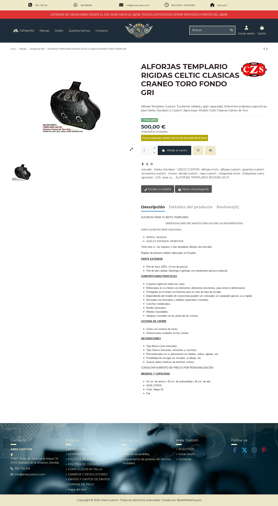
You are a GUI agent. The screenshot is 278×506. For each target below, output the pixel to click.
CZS (158, 177)
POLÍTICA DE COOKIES (84, 464)
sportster (147, 177)
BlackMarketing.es (189, 500)
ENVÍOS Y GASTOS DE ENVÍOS (89, 479)
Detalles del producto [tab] (191, 207)
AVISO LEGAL (77, 449)
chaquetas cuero (253, 173)
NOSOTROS (186, 449)
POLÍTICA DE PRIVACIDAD (86, 459)
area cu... (168, 177)
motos (172, 173)
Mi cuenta (129, 449)
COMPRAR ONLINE (81, 454)
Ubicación (222, 5)
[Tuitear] (147, 164)
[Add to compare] (210, 150)
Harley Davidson (164, 169)
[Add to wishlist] (198, 150)
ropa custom (208, 173)
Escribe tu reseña (159, 189)
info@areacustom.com (137, 5)
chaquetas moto (229, 173)
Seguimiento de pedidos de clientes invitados (147, 461)
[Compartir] (143, 164)
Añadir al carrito (177, 150)
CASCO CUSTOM (188, 169)
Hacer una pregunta (195, 189)
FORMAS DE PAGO (81, 484)
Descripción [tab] (153, 207)
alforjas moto (210, 169)
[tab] (228, 208)
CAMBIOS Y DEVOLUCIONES (88, 474)
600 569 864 (86, 5)
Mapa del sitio (77, 489)
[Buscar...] (231, 30)
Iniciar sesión (186, 454)
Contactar (184, 459)
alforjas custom (231, 169)
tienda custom (188, 173)
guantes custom (253, 169)
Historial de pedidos (136, 454)
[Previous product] (264, 49)
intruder (146, 169)
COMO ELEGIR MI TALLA (85, 469)
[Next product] (267, 49)
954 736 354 (41, 5)
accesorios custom (153, 173)
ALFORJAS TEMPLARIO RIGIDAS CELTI (202, 177)
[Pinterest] (152, 164)
